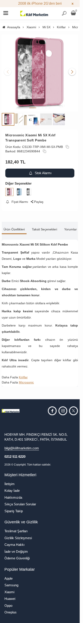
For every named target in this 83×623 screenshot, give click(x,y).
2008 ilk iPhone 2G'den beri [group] (40, 3)
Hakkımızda (13, 497)
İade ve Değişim (16, 551)
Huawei (9, 599)
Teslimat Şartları (16, 531)
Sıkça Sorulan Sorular (20, 504)
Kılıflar (23, 377)
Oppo (8, 605)
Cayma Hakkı (14, 544)
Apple (8, 578)
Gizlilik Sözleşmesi (18, 538)
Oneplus (10, 612)
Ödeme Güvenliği (17, 558)
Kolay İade (12, 490)
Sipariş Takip (13, 511)
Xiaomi (9, 592)
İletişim (9, 484)
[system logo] (34, 13)
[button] (7, 71)
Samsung (11, 585)
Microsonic (26, 382)
